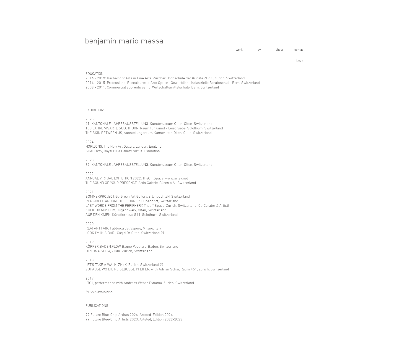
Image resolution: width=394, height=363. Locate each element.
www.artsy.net (176, 178)
